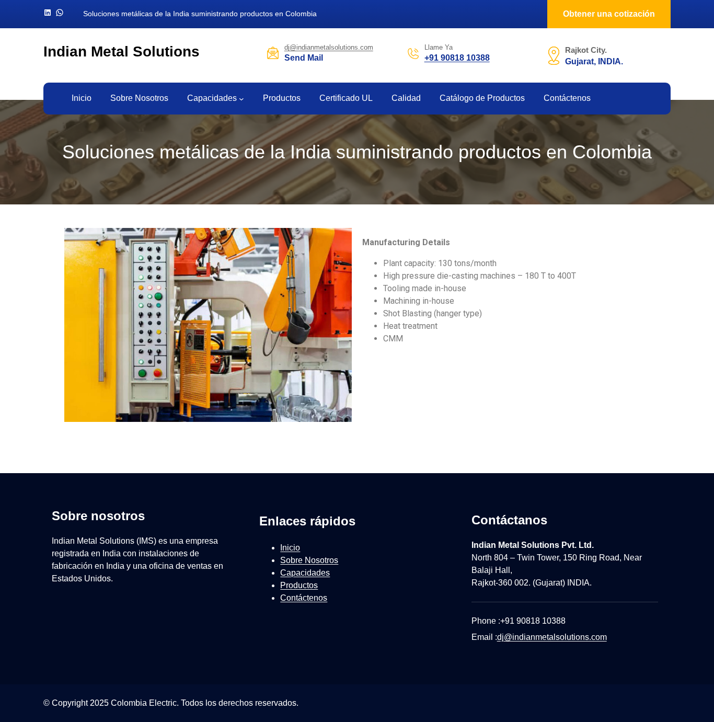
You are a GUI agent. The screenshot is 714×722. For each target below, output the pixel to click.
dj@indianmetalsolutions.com (328, 47)
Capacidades (212, 98)
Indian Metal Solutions (121, 51)
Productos (299, 585)
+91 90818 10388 (457, 57)
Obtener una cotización (609, 13)
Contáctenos (303, 597)
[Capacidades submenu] (241, 98)
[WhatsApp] (59, 12)
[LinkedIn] (47, 12)
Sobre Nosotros (309, 560)
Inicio (290, 547)
